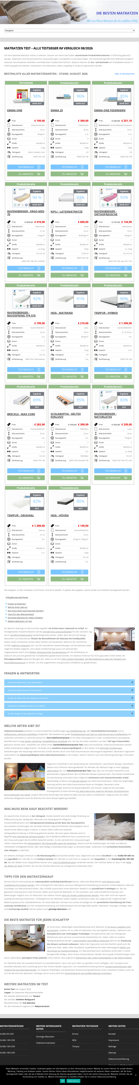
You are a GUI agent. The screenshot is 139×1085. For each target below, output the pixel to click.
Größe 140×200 (7, 1040)
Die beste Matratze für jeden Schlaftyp (25, 617)
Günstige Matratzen (45, 1036)
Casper (7, 992)
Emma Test (9, 989)
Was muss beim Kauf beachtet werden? (26, 610)
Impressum (113, 1040)
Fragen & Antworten (17, 604)
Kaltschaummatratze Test (79, 770)
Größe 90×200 (7, 1033)
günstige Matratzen (58, 909)
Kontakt (112, 1033)
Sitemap (112, 1052)
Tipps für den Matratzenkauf (21, 614)
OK (62, 1081)
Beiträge (112, 1046)
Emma (75, 1033)
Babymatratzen (42, 1006)
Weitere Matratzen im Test (20, 621)
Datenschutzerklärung (118, 1059)
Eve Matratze (29, 1003)
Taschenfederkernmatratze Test (68, 744)
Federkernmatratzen (45, 1042)
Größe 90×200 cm (126, 855)
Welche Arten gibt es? (17, 607)
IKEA (74, 1040)
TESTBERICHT (20, 167)
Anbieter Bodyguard (25, 999)
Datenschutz (73, 1081)
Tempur (36, 996)
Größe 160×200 (7, 1046)
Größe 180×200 (7, 1052)
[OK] (135, 1075)
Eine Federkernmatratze (58, 737)
